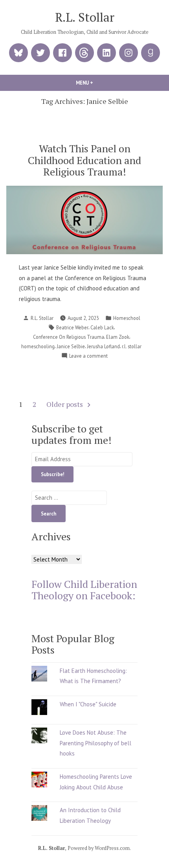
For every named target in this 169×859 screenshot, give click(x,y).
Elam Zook (117, 337)
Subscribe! (52, 474)
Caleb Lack (102, 327)
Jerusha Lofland (103, 346)
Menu (98, 82)
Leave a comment (88, 356)
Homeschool (126, 318)
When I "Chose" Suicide (88, 704)
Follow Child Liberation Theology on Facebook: (84, 589)
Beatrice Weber (72, 327)
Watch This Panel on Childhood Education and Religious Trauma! (84, 160)
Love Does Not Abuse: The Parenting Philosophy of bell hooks (95, 743)
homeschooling (38, 346)
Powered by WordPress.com (99, 848)
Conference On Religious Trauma (68, 337)
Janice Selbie (71, 346)
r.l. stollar (131, 346)
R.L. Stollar (84, 17)
